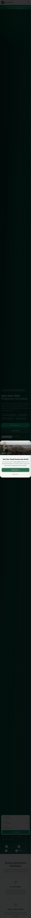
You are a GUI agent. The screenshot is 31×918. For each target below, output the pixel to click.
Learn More (14, 470)
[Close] (29, 442)
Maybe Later (15, 474)
